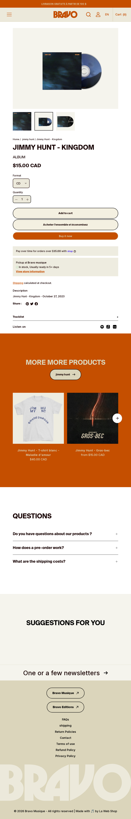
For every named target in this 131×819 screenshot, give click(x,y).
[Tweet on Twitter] (32, 304)
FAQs (65, 719)
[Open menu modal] (9, 14)
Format (17, 175)
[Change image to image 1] (22, 121)
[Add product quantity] (16, 199)
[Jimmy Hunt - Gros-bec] (92, 418)
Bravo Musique (63, 693)
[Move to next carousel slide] (117, 418)
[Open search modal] (88, 14)
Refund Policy (65, 750)
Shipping (18, 283)
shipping (65, 725)
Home (16, 139)
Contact (65, 737)
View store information (30, 271)
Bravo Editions (63, 707)
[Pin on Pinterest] (27, 304)
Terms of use (65, 744)
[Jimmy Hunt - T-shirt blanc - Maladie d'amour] (38, 418)
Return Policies (65, 731)
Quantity (18, 192)
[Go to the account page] (98, 14)
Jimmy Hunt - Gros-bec (92, 450)
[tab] (65, 317)
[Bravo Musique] (65, 14)
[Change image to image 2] (44, 121)
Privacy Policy (65, 756)
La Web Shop (108, 811)
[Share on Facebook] (36, 304)
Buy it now (65, 236)
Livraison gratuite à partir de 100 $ (63, 4)
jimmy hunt (28, 139)
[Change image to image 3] (65, 121)
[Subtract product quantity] (27, 199)
